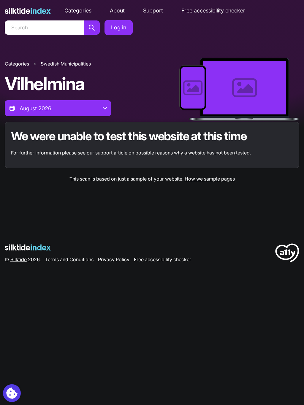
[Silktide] (28, 11)
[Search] (92, 27)
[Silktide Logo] (28, 247)
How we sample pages (210, 179)
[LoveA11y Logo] (287, 253)
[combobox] (58, 108)
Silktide (18, 259)
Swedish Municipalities (66, 64)
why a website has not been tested (212, 153)
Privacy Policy (113, 259)
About (117, 10)
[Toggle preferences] (12, 393)
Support (153, 10)
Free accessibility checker (213, 10)
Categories (77, 10)
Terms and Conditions (69, 259)
